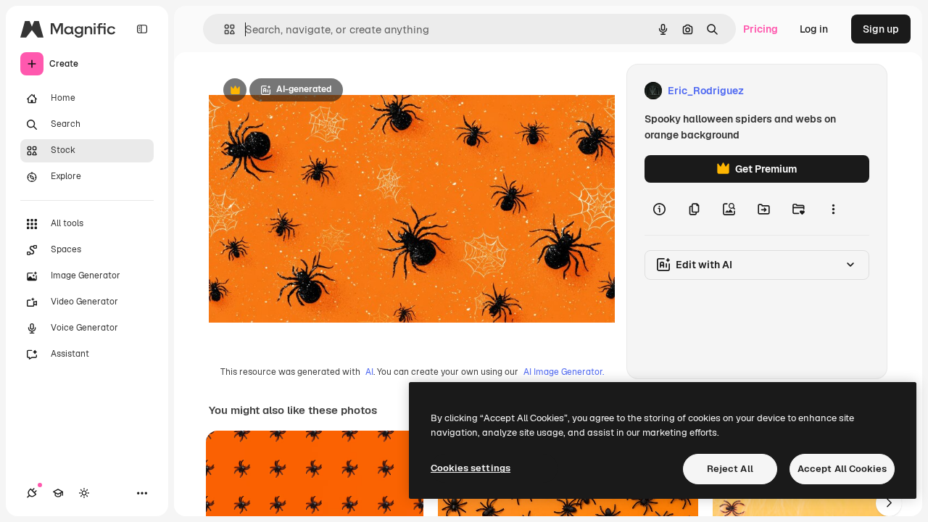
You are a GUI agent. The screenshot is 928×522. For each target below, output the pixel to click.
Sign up (881, 29)
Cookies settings (470, 468)
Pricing (760, 29)
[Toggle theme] (84, 493)
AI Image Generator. (563, 372)
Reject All (730, 469)
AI (369, 372)
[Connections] (32, 493)
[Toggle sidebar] (142, 29)
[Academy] (58, 493)
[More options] (833, 208)
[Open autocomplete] (224, 29)
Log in (814, 29)
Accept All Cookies (842, 469)
